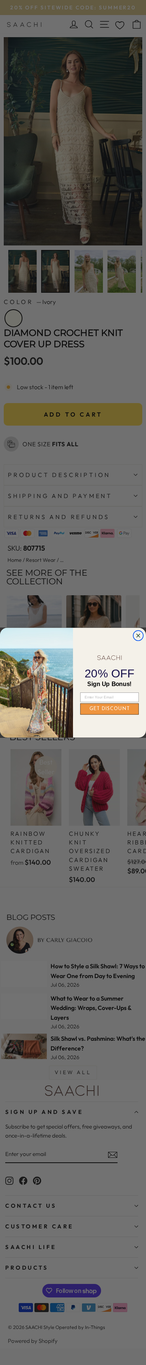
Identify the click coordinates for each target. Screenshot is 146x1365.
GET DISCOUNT (109, 708)
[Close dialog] (138, 636)
